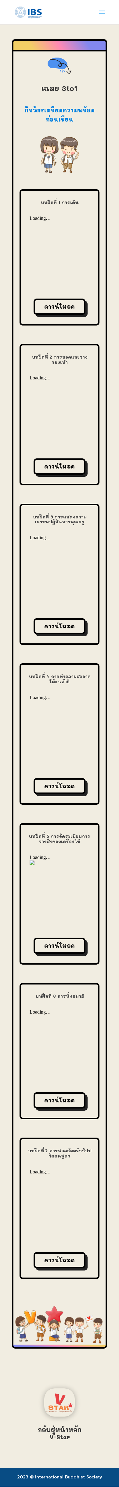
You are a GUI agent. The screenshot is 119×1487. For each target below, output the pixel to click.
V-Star (59, 1437)
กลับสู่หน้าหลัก (59, 1429)
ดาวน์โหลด (59, 306)
